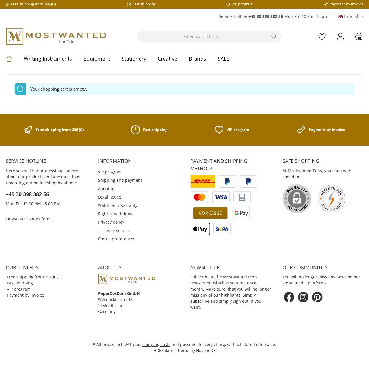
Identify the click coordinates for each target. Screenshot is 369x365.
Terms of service (114, 230)
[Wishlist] (322, 36)
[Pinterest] (317, 297)
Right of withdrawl (115, 213)
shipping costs (156, 344)
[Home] (15, 58)
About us (106, 188)
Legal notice (109, 197)
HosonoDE (206, 350)
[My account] (340, 36)
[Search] (274, 36)
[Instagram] (303, 297)
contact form (38, 219)
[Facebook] (289, 297)
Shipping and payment (120, 180)
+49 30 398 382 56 (27, 194)
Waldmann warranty (118, 205)
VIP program (110, 172)
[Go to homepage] (56, 36)
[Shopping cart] (357, 36)
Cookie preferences (116, 239)
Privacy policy (111, 222)
